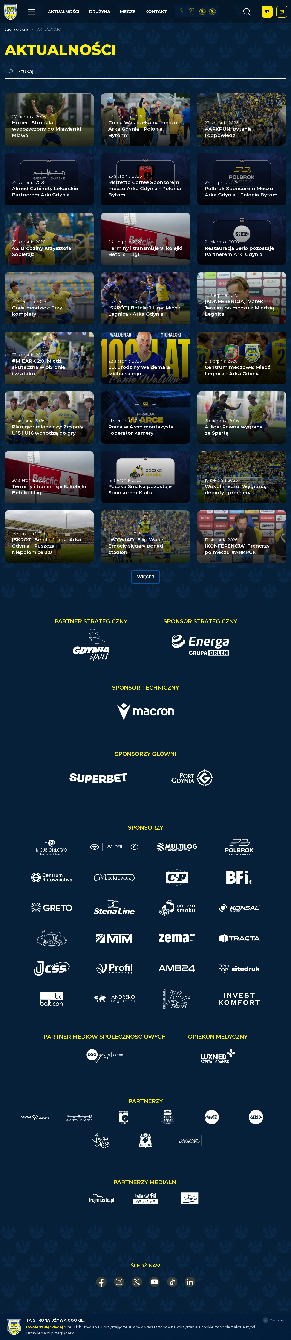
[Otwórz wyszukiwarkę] (247, 12)
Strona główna (16, 29)
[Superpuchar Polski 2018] (212, 11)
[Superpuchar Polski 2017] (202, 11)
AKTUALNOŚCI (63, 11)
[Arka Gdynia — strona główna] (10, 12)
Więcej (145, 577)
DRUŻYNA (99, 11)
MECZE (127, 11)
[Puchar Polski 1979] (181, 11)
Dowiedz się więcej (44, 1327)
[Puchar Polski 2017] (192, 11)
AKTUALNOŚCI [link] (49, 29)
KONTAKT (156, 11)
